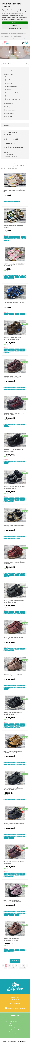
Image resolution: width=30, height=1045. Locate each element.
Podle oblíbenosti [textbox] (20, 165)
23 (5, 967)
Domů (7, 55)
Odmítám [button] (15, 25)
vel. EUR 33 (18, 201)
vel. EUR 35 (12, 424)
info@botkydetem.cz (17, 36)
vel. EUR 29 (6, 201)
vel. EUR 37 (22, 424)
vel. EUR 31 (12, 278)
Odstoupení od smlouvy (15, 1025)
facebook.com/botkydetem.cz (16, 1008)
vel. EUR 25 (18, 236)
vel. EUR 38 (6, 426)
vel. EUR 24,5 (12, 236)
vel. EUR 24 (6, 236)
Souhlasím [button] (15, 22)
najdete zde (18, 35)
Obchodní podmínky (15, 1023)
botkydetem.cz (23, 1041)
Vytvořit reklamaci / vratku (15, 1027)
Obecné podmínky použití (15, 1031)
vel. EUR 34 (6, 424)
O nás (15, 1033)
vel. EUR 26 (23, 236)
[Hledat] (27, 63)
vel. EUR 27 (6, 238)
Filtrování (6, 125)
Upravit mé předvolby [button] (15, 28)
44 (21, 967)
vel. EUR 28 (12, 238)
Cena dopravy (15, 1019)
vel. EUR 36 (17, 424)
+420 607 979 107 (5, 36)
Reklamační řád (15, 1029)
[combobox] (21, 165)
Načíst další (15, 961)
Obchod (13, 55)
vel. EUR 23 (6, 387)
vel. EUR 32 (23, 238)
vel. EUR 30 (6, 278)
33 (13, 967)
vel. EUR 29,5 (12, 201)
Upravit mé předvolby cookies (21, 38)
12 (23, 965)
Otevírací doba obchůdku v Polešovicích (15, 1021)
